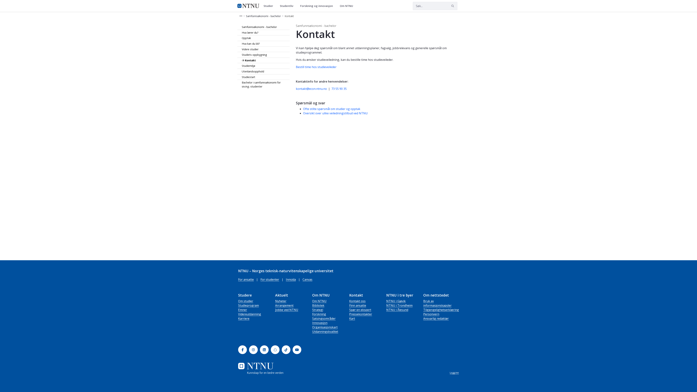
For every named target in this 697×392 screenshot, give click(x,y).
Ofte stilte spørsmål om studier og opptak (331, 109)
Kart (352, 318)
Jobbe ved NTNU (286, 310)
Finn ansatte (357, 305)
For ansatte (246, 279)
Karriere (243, 318)
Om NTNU (319, 301)
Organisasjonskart (325, 327)
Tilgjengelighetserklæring (441, 310)
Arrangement (284, 305)
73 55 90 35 (339, 89)
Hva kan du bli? (251, 43)
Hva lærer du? (250, 32)
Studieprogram (248, 305)
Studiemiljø (248, 66)
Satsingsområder (324, 318)
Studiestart (248, 77)
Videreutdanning (249, 314)
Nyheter (280, 301)
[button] (241, 16)
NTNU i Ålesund (397, 310)
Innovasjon (319, 323)
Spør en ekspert (360, 310)
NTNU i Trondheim (399, 305)
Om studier (245, 301)
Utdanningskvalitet (325, 332)
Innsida (291, 279)
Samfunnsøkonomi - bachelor (259, 27)
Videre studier (250, 49)
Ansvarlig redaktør (436, 318)
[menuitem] (269, 6)
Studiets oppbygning (254, 54)
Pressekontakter (360, 314)
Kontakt (250, 60)
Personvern (431, 314)
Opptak (246, 38)
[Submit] (453, 6)
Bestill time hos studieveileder (316, 67)
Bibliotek (318, 305)
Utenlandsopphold (253, 71)
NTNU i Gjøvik (396, 301)
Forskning (319, 314)
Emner (242, 310)
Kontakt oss (357, 301)
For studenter (269, 279)
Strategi (317, 310)
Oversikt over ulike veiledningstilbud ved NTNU (335, 113)
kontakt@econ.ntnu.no (311, 89)
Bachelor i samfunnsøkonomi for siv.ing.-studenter (261, 84)
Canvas (307, 279)
